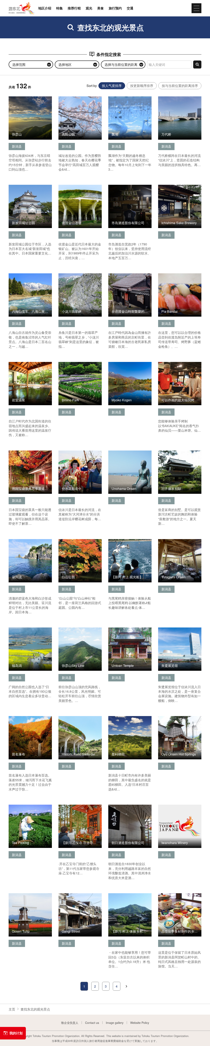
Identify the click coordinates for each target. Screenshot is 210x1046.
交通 (130, 8)
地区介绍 (44, 8)
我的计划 (16, 1033)
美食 (100, 8)
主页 (12, 1009)
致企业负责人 (69, 1022)
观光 (89, 8)
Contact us (92, 1022)
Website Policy (139, 1022)
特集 (59, 8)
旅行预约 (115, 8)
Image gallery (114, 1022)
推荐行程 (74, 8)
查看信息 (15, 98)
